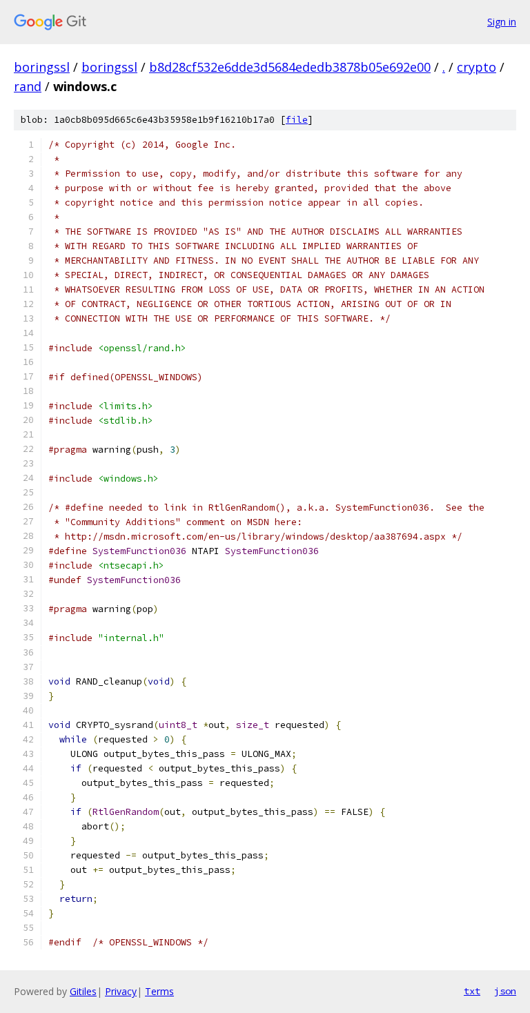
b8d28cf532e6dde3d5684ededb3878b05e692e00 (290, 67)
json (505, 991)
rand (27, 86)
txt (472, 991)
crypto (476, 67)
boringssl (42, 67)
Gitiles (83, 991)
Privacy (121, 991)
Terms (159, 991)
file (297, 120)
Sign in (501, 21)
